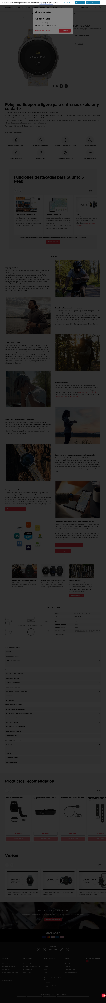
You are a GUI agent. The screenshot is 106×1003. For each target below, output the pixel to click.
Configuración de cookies (68, 2)
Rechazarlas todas (80, 2)
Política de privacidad (48, 4)
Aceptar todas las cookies (93, 2)
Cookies (41, 4)
